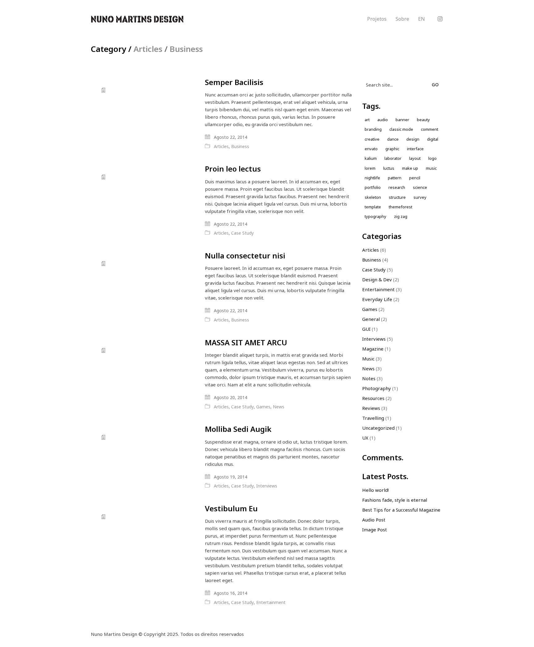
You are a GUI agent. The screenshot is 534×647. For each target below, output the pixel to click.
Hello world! (375, 490)
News (278, 407)
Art (367, 119)
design (412, 139)
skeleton (373, 197)
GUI (366, 329)
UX (365, 438)
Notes (368, 378)
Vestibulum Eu (231, 508)
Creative (372, 139)
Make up (410, 168)
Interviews (266, 486)
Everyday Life (377, 299)
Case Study (242, 233)
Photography (376, 388)
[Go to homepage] (137, 19)
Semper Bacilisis (234, 82)
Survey (419, 197)
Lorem (370, 168)
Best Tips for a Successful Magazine (401, 510)
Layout (415, 158)
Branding (373, 129)
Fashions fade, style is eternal (394, 500)
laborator (392, 158)
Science (420, 187)
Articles (148, 49)
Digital (432, 139)
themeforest (400, 207)
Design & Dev (377, 279)
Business (186, 49)
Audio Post (373, 520)
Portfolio (373, 187)
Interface (415, 148)
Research (396, 187)
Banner (402, 119)
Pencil (414, 178)
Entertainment (271, 602)
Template (373, 207)
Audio (382, 119)
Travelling (373, 418)
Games (263, 407)
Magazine (373, 349)
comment (429, 129)
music (431, 168)
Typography (375, 216)
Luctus (388, 168)
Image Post (374, 529)
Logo (432, 158)
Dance (393, 139)
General (371, 319)
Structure (397, 197)
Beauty (423, 119)
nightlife (372, 178)
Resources (373, 398)
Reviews (371, 408)
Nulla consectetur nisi (245, 256)
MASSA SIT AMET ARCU (246, 342)
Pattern (394, 178)
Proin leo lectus (233, 169)
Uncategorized (378, 428)
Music (368, 358)
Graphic (392, 148)
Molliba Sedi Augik (238, 429)
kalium (371, 158)
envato (371, 148)
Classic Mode (401, 129)
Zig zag (400, 216)
